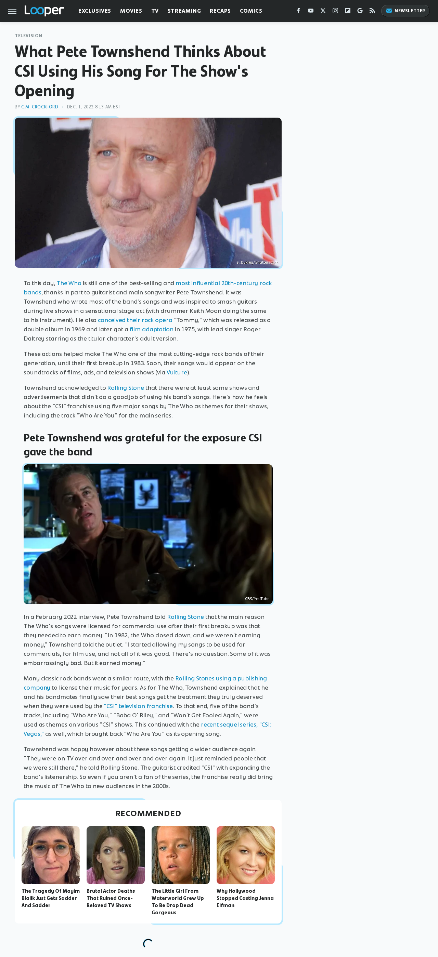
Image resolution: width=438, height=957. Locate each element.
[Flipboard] (347, 12)
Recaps (220, 10)
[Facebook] (298, 12)
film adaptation (151, 329)
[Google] (360, 12)
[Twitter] (323, 12)
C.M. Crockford (39, 107)
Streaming (184, 10)
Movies (131, 10)
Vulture (177, 372)
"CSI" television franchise (138, 706)
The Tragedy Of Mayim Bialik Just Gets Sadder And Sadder (51, 898)
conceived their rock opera (135, 320)
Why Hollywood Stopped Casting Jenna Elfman (245, 898)
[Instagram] (335, 12)
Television (28, 36)
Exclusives (94, 10)
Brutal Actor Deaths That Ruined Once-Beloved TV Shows (111, 898)
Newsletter (410, 11)
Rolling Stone (125, 388)
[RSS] (372, 12)
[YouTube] (310, 12)
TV (155, 10)
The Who (68, 283)
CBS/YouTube (257, 599)
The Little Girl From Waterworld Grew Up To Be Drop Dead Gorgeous (178, 902)
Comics (251, 10)
